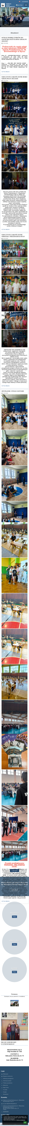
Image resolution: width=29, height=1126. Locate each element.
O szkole (5, 1089)
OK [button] (25, 1122)
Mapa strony (6, 1087)
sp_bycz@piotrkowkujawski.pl (10, 1103)
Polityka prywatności (7, 1083)
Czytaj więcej (5, 72)
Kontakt (5, 1092)
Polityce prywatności (21, 1120)
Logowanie (25, 1)
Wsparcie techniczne (7, 1076)
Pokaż (14, 916)
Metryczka (5, 1085)
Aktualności (5, 1094)
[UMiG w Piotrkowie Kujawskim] (14, 1003)
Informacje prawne (7, 1080)
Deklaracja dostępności (8, 1078)
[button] (19, 2)
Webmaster (5, 1074)
